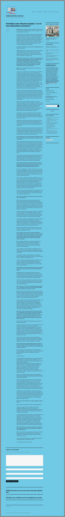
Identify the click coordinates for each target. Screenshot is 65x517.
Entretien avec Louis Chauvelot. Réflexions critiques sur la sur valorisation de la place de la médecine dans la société (52, 59)
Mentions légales (8, 506)
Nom (7, 467)
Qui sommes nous (56, 11)
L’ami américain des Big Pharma (51, 124)
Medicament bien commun (14, 16)
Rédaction (7, 29)
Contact (52, 111)
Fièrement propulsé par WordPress (25, 512)
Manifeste (33, 11)
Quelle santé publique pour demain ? (51, 133)
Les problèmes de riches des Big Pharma (52, 132)
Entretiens (45, 11)
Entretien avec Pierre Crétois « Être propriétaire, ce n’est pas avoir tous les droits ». (52, 47)
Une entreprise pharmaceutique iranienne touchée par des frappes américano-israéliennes (52, 120)
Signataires (40, 11)
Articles (50, 11)
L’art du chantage (48, 127)
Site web (7, 476)
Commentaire (9, 454)
